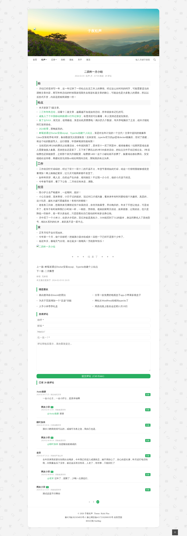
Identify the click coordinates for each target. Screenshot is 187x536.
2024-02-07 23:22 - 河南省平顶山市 (50, 456)
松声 (43, 60)
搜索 (154, 59)
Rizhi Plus (105, 513)
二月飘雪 (49, 271)
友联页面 (118, 517)
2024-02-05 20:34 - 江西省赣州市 (49, 425)
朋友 (71, 60)
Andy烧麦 (41, 391)
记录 (53, 60)
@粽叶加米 (52, 444)
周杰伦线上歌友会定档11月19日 (111, 306)
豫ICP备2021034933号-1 (75, 517)
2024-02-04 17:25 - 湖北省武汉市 (49, 395)
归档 (63, 60)
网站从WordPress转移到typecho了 (111, 300)
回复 (148, 395)
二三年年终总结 (47, 112)
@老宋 (50, 478)
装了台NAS (45, 120)
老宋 (39, 453)
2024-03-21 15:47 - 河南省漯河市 (49, 490)
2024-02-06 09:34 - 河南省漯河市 (53, 440)
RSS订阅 (90, 521)
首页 (35, 60)
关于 (80, 60)
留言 (88, 60)
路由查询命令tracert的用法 (52, 295)
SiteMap (97, 521)
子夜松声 (89, 513)
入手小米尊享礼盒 (48, 306)
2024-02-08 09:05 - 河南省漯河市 (53, 475)
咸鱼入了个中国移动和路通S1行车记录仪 (60, 116)
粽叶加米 (41, 422)
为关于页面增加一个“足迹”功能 (55, 300)
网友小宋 (45, 407)
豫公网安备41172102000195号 (100, 517)
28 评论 (108, 76)
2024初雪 (43, 129)
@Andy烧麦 (53, 413)
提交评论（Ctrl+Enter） (93, 376)
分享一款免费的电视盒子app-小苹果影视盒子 (118, 295)
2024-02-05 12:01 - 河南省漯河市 (53, 410)
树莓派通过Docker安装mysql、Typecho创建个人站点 (65, 133)
